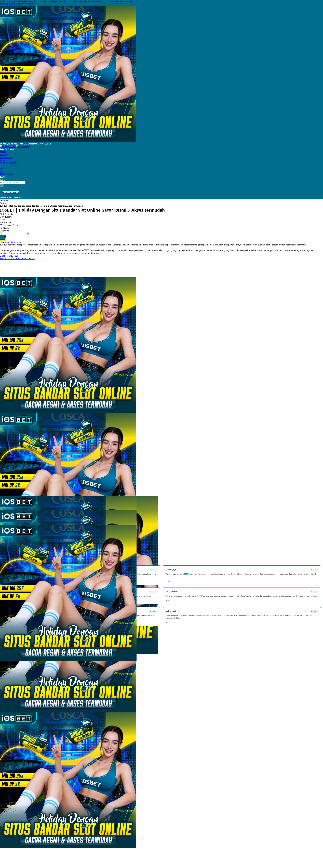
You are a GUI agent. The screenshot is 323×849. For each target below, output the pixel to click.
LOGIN (2, 239)
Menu (3, 152)
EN (1, 168)
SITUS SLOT (15, 1)
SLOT (111, 1)
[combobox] (12, 182)
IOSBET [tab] (3, 669)
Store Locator (9, 163)
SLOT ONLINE (59, 1)
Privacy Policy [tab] (6, 671)
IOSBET (4, 1)
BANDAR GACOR (124, 1)
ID (1, 171)
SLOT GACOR (29, 1)
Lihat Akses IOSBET (9, 255)
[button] (5, 502)
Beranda (4, 203)
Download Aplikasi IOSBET (16, 4)
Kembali (4, 200)
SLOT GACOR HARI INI (79, 1)
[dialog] (161, 797)
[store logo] (10, 194)
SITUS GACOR (43, 1)
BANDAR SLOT (100, 1)
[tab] (161, 152)
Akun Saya (6, 157)
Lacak (3, 154)
